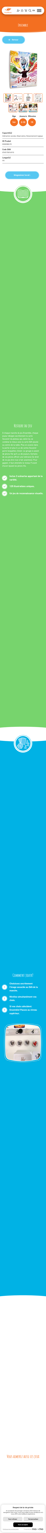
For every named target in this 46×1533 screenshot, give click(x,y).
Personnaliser (33, 1519)
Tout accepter (23, 1525)
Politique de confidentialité (11, 1529)
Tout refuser (12, 1519)
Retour (14, 40)
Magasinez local (21, 175)
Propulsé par (27, 1529)
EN (33, 10)
